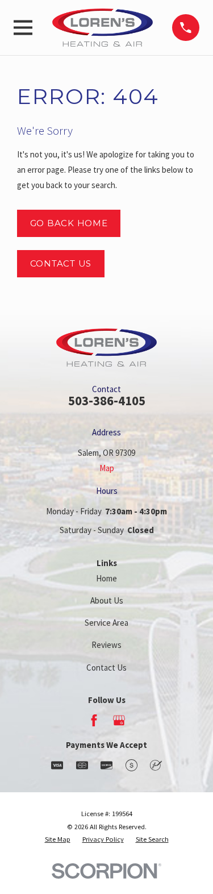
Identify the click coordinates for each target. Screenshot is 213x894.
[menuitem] (57, 839)
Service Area (106, 622)
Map (106, 468)
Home (106, 578)
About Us (106, 600)
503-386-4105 (106, 401)
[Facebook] (94, 720)
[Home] (102, 28)
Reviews (106, 644)
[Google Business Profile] (119, 720)
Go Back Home (69, 223)
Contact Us (61, 263)
